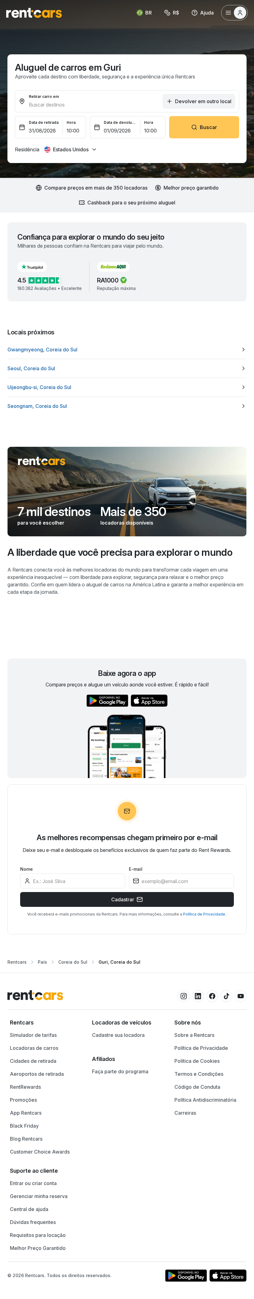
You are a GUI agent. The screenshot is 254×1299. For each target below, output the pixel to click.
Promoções (23, 1100)
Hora (71, 122)
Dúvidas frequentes (33, 1222)
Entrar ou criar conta (33, 1183)
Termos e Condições (198, 1074)
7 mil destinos (53, 511)
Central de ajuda (29, 1209)
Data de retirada (44, 122)
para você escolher (40, 523)
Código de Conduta (197, 1087)
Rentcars (17, 962)
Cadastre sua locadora (118, 1035)
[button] (37, 267)
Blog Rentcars (26, 1139)
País (42, 962)
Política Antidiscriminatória (205, 1100)
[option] (127, 349)
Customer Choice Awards (40, 1152)
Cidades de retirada (33, 1061)
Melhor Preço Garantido (38, 1248)
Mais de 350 (133, 511)
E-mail (135, 869)
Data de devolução (120, 122)
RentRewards (25, 1087)
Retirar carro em (44, 96)
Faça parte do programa (120, 1071)
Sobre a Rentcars (194, 1035)
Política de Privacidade (204, 914)
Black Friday (24, 1126)
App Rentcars (26, 1113)
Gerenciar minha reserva (39, 1196)
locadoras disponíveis (126, 523)
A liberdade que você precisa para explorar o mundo (119, 552)
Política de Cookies (197, 1061)
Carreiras (185, 1113)
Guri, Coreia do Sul (119, 962)
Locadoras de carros (34, 1048)
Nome (26, 869)
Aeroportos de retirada (37, 1074)
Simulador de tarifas (33, 1035)
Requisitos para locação (38, 1235)
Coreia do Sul (72, 962)
